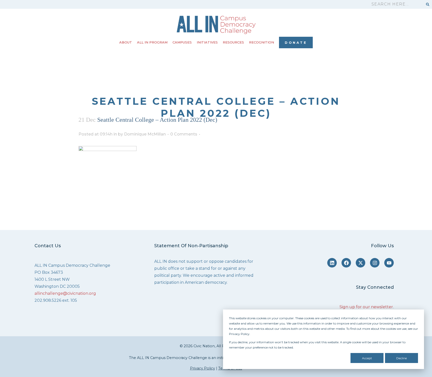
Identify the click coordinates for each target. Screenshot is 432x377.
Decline (401, 358)
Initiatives (207, 42)
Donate (296, 42)
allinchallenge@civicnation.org (65, 293)
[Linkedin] (332, 263)
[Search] (428, 4)
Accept (367, 358)
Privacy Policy (202, 368)
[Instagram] (375, 263)
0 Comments (183, 134)
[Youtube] (389, 263)
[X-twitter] (360, 263)
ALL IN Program (152, 42)
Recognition (261, 42)
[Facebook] (346, 263)
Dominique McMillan (145, 134)
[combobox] (395, 4)
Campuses (182, 42)
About (125, 42)
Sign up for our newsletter (366, 306)
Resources (233, 42)
